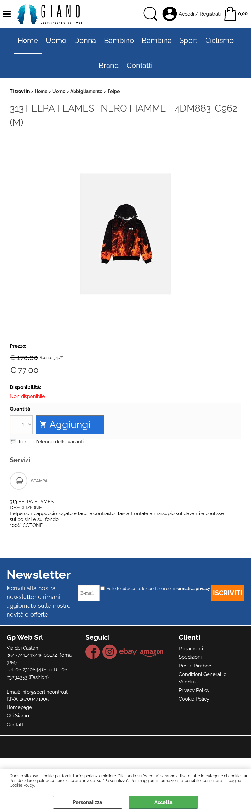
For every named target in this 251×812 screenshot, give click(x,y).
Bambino (119, 41)
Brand (109, 65)
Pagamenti (191, 648)
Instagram (109, 651)
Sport (188, 41)
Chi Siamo (18, 716)
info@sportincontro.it (44, 692)
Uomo (56, 41)
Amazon (152, 651)
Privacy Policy (194, 690)
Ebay (128, 651)
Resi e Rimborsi (196, 666)
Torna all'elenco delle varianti (51, 442)
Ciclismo (219, 41)
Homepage (19, 707)
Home (28, 41)
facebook (92, 651)
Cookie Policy (22, 785)
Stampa (39, 480)
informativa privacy (191, 588)
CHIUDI (246, 775)
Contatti (140, 65)
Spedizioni (190, 657)
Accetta (163, 802)
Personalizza (87, 802)
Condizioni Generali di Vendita (203, 678)
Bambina (157, 41)
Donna (85, 41)
